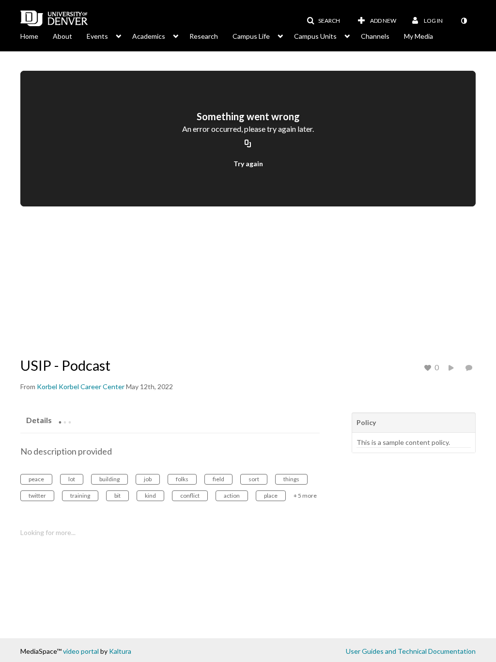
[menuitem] (36, 35)
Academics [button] (148, 36)
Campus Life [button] (251, 36)
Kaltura (120, 651)
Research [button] (203, 36)
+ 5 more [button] (305, 495)
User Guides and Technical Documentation (411, 651)
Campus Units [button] (315, 36)
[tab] (39, 419)
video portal (81, 651)
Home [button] (29, 36)
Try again (248, 163)
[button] (323, 21)
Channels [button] (375, 36)
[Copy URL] (248, 144)
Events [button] (97, 36)
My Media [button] (418, 36)
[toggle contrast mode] (463, 21)
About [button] (62, 36)
